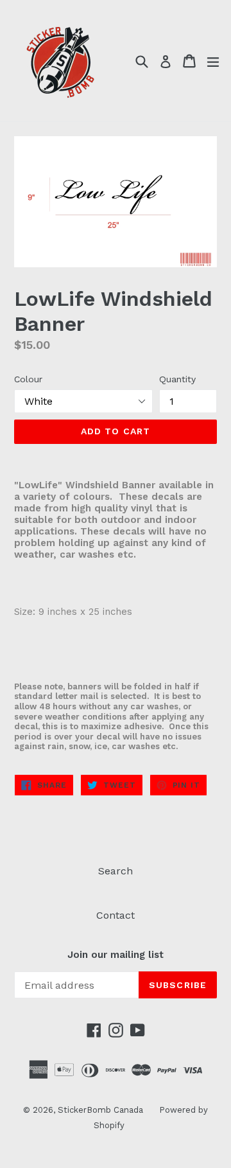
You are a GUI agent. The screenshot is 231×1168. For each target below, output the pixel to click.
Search (115, 871)
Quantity (177, 379)
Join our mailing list (115, 954)
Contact (115, 915)
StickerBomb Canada (100, 1110)
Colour (28, 379)
